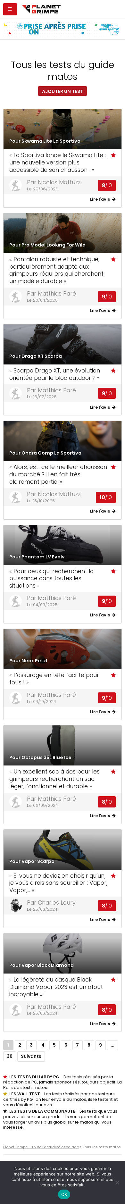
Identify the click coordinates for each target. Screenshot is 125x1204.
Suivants (31, 1056)
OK (64, 1194)
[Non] (117, 1182)
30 (10, 1056)
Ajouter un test (62, 91)
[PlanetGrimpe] (41, 8)
